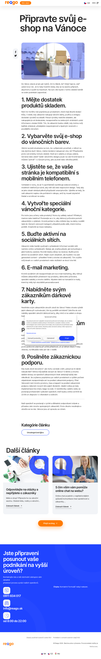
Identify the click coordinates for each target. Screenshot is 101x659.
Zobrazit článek (12, 506)
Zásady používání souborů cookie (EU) (38, 637)
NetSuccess (93, 646)
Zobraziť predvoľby (34, 338)
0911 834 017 (12, 596)
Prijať (67, 338)
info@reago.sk (12, 608)
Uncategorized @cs (35, 432)
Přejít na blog (49, 523)
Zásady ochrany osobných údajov (60, 342)
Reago (11, 3)
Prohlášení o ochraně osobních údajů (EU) (66, 637)
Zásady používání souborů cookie (40, 342)
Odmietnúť (50, 338)
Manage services (31, 333)
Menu (94, 3)
